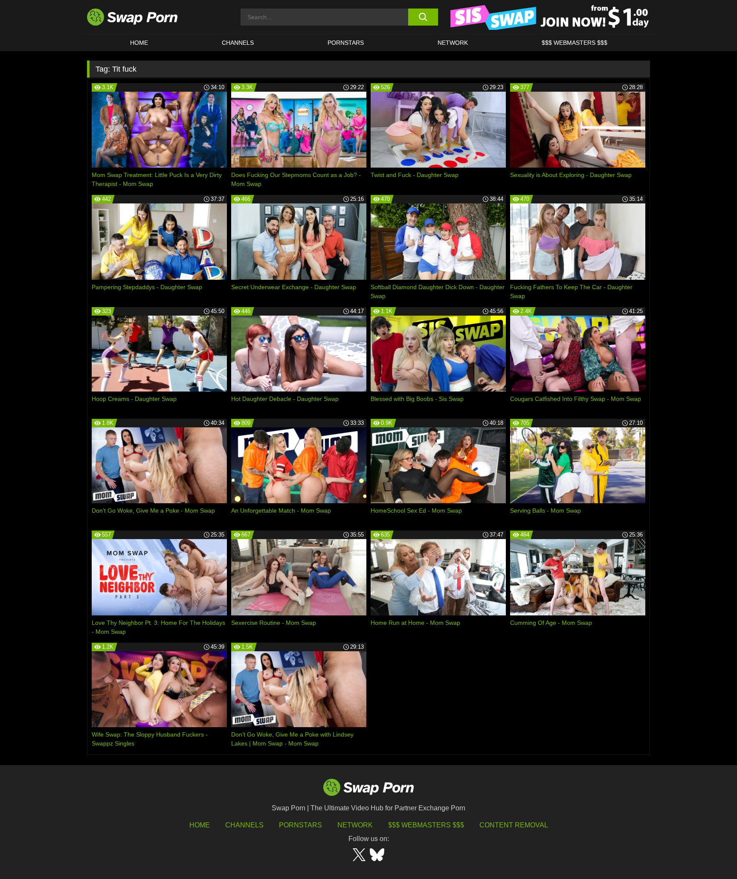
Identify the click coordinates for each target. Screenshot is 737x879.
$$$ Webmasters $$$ (574, 42)
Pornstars (346, 42)
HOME (199, 825)
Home (139, 42)
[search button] (423, 17)
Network (453, 42)
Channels (238, 42)
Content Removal (513, 825)
